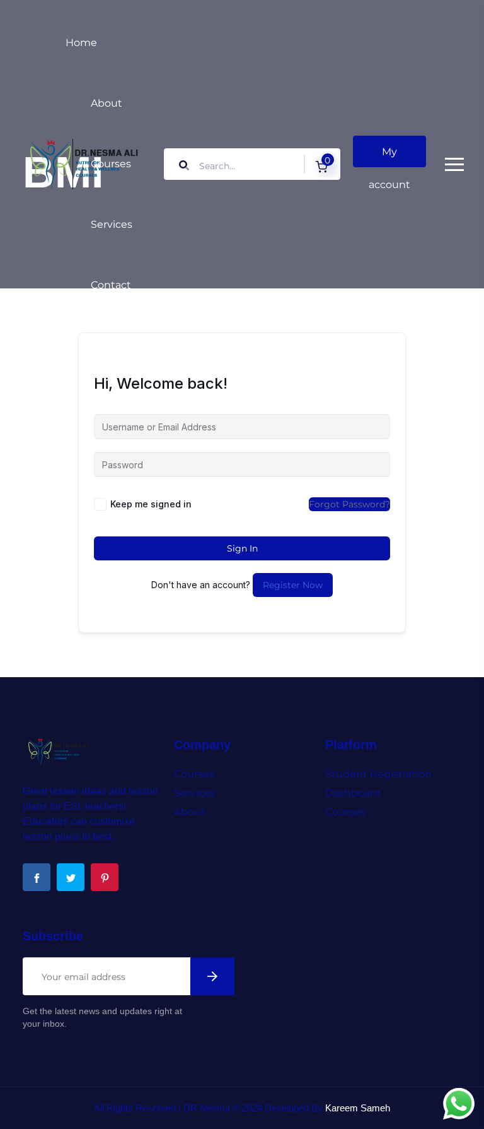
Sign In (242, 548)
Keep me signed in (151, 504)
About (106, 103)
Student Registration (378, 774)
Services (111, 224)
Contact (111, 285)
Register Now (293, 585)
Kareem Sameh (357, 1107)
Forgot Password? (349, 504)
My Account (389, 156)
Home (81, 43)
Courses (111, 164)
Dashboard (353, 793)
